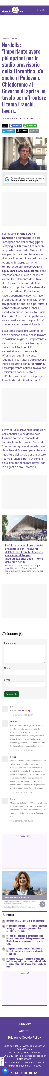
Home (6, 38)
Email (35, 130)
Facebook (17, 125)
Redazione (8, 118)
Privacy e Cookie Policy (24, 1037)
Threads (23, 130)
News (14, 38)
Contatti (24, 1031)
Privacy (1, 1062)
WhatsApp (31, 125)
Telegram (9, 130)
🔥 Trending (8, 914)
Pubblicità (24, 1024)
